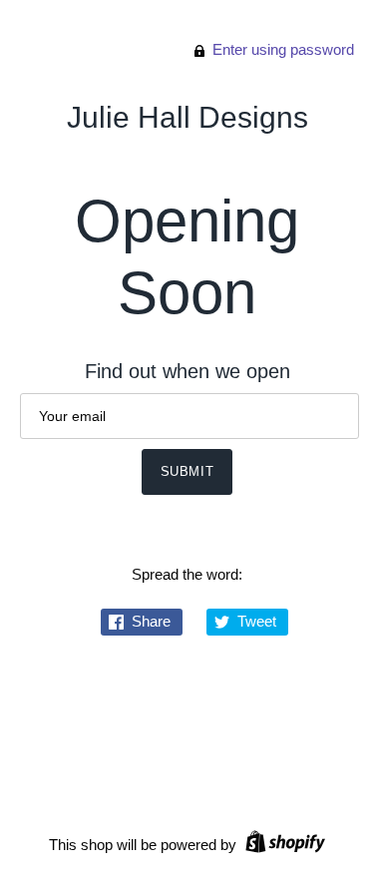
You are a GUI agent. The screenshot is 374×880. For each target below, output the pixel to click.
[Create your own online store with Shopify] (282, 844)
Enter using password (281, 49)
